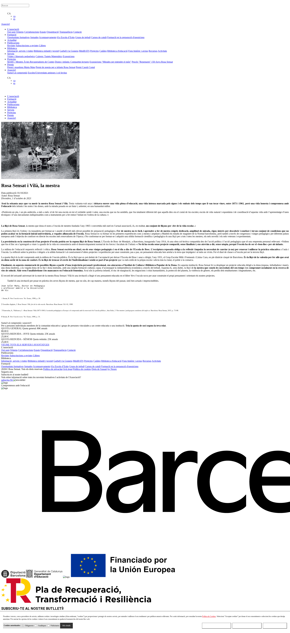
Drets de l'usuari (99, 369)
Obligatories (29, 626)
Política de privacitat (53, 369)
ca (14, 16)
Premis (10, 115)
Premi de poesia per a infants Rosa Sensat (55, 67)
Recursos (153, 51)
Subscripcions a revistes (27, 45)
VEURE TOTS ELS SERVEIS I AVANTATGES (25, 344)
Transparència (66, 32)
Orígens (20, 32)
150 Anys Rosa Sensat (162, 62)
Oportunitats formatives (18, 37)
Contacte (77, 32)
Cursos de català (99, 37)
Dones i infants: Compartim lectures (72, 62)
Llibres (42, 45)
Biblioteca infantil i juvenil (46, 51)
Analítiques (42, 626)
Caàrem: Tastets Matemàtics (49, 56)
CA (9, 13)
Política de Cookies (209, 616)
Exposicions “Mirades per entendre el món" (110, 62)
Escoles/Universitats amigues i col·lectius (47, 72)
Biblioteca (12, 107)
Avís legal (67, 369)
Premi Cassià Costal (85, 67)
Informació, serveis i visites (20, 51)
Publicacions (13, 104)
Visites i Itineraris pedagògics (21, 56)
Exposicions (68, 56)
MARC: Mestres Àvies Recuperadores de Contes (30, 62)
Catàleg (103, 51)
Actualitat (11, 101)
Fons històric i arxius (138, 51)
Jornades (34, 37)
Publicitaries (55, 626)
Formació (11, 99)
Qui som (11, 32)
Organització (53, 32)
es (14, 19)
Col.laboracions (31, 32)
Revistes (11, 45)
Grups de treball (82, 37)
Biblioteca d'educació (117, 51)
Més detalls (66, 626)
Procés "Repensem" (141, 62)
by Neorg (112, 369)
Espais (43, 32)
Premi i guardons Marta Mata (21, 67)
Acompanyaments (47, 37)
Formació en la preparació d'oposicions (125, 37)
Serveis (10, 110)
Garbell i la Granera (69, 51)
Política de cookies (82, 369)
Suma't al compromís (17, 72)
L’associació (13, 96)
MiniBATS (84, 51)
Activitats (162, 51)
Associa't (5, 24)
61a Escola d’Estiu (66, 37)
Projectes (94, 51)
